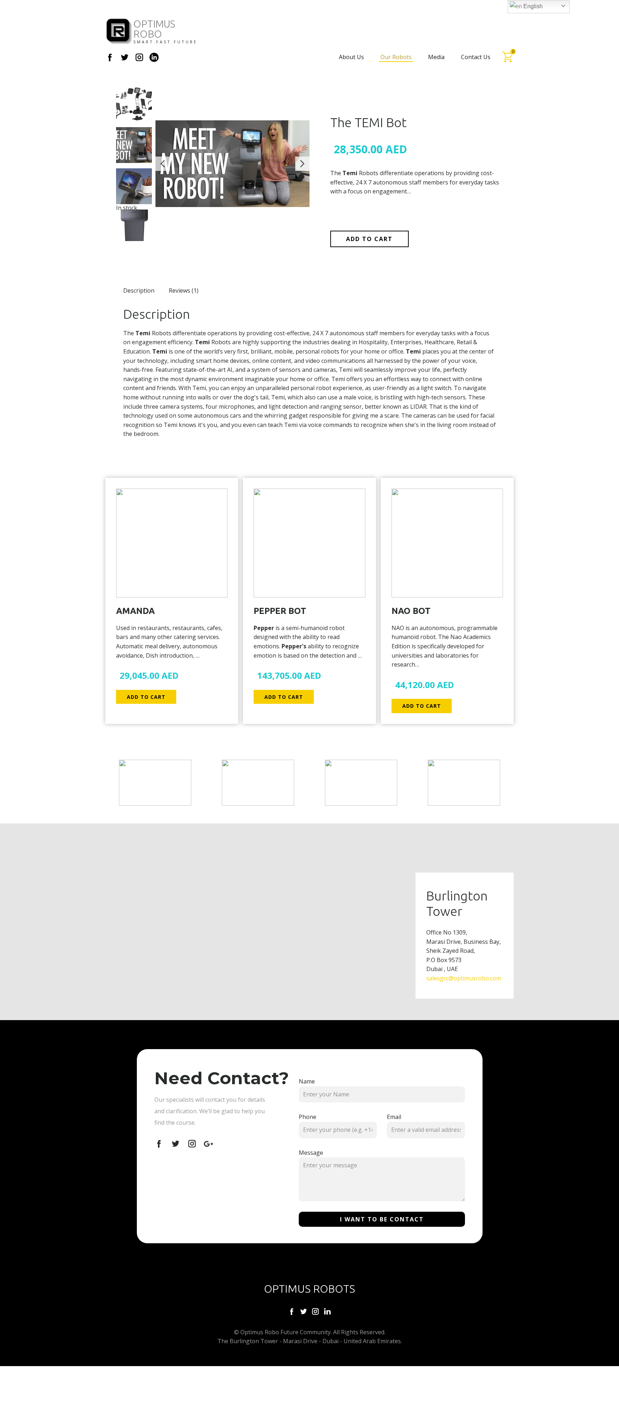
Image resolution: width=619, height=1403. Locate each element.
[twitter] (124, 57)
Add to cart (369, 239)
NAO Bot (411, 611)
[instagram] (139, 57)
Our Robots (396, 57)
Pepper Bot (280, 611)
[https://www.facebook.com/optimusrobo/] (292, 1311)
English (532, 6)
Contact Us (475, 57)
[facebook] (110, 57)
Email (394, 1117)
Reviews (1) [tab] (183, 290)
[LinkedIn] (154, 57)
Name (307, 1081)
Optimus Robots (309, 1289)
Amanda (135, 611)
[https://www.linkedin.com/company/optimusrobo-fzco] (327, 1311)
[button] (162, 164)
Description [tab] (138, 290)
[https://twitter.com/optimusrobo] (303, 1311)
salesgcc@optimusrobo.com (463, 978)
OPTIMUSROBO (154, 28)
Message (311, 1153)
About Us (351, 57)
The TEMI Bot (368, 122)
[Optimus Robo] (119, 31)
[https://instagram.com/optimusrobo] (315, 1311)
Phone (307, 1117)
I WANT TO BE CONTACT (382, 1219)
